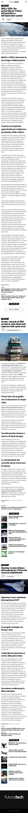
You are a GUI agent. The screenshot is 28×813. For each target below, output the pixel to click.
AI (11, 500)
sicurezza (17, 724)
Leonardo (19, 500)
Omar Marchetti (10, 576)
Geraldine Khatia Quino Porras (13, 330)
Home (14, 500)
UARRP (3, 501)
